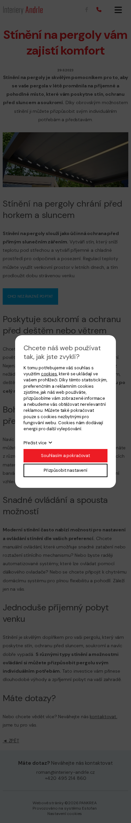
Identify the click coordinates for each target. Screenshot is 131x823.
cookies (49, 374)
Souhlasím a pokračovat (65, 455)
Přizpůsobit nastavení (65, 470)
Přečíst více (35, 443)
